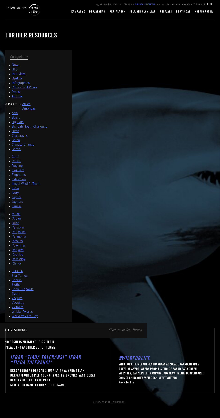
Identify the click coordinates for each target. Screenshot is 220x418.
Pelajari (166, 11)
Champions (20, 136)
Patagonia (19, 236)
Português (163, 4)
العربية (99, 5)
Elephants (19, 175)
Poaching (18, 245)
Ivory (15, 193)
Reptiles (17, 254)
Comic (16, 149)
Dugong (17, 166)
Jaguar (16, 197)
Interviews (19, 74)
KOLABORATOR (204, 11)
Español (187, 4)
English (117, 5)
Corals (16, 161)
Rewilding (18, 259)
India (15, 188)
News (15, 65)
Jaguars (17, 202)
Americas (29, 109)
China (16, 140)
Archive (17, 96)
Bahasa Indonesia (145, 5)
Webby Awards (22, 312)
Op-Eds (17, 78)
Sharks (17, 280)
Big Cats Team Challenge (29, 127)
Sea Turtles (20, 276)
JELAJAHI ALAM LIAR (143, 11)
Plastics (17, 241)
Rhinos (17, 263)
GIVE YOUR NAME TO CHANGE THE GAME (37, 385)
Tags (11, 104)
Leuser (16, 206)
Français (129, 5)
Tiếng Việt (199, 5)
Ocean (16, 218)
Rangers (18, 250)
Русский (175, 5)
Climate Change (23, 145)
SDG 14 (17, 271)
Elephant (18, 170)
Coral (15, 157)
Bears (16, 118)
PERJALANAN (97, 11)
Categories (17, 57)
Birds (15, 131)
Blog (15, 69)
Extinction (19, 179)
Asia (15, 113)
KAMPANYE (78, 11)
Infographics (21, 83)
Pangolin (18, 227)
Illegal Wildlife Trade (26, 184)
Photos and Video (24, 87)
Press (16, 92)
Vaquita (17, 298)
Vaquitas (18, 303)
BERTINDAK (183, 11)
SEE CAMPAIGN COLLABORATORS (108, 402)
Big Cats (18, 122)
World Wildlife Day (25, 316)
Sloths (16, 285)
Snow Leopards (22, 289)
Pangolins (19, 232)
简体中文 (107, 5)
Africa (26, 104)
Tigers (16, 294)
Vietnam (18, 307)
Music (16, 214)
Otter (15, 223)
